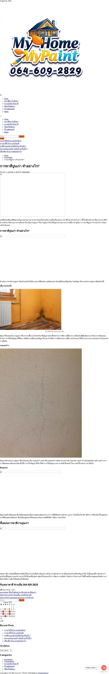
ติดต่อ (6, 112)
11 (3, 611)
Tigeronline (26, 172)
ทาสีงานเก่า (23, 592)
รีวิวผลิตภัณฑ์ (9, 109)
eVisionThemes (43, 673)
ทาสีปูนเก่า (32, 592)
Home (6, 99)
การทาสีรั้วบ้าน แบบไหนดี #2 (15, 630)
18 (3, 614)
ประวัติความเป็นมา (11, 101)
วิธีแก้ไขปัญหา (9, 106)
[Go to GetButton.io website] (103, 672)
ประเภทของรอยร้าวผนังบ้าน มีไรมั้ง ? (18, 638)
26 (5, 616)
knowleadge (4, 592)
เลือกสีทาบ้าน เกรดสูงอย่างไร (15, 641)
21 (10, 614)
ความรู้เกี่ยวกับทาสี (11, 104)
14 (10, 611)
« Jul (1, 621)
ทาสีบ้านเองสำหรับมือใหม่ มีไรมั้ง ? (17, 635)
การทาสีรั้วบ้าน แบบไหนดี (13, 633)
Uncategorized (9, 661)
